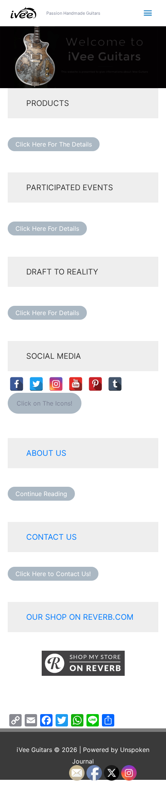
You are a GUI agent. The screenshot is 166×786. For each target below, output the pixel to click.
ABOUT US (46, 453)
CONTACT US (51, 537)
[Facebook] (17, 384)
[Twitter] (36, 384)
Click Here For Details (47, 228)
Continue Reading (41, 494)
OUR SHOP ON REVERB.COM (80, 617)
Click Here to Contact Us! (53, 574)
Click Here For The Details (53, 144)
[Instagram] (56, 384)
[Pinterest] (95, 384)
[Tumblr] (115, 384)
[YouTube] (76, 384)
